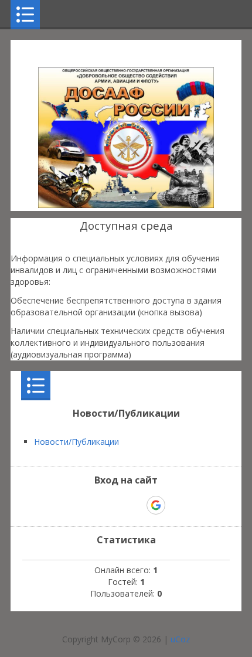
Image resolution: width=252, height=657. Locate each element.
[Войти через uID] (75, 505)
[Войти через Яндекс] (135, 505)
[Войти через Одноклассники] (176, 505)
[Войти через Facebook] (115, 505)
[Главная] (126, 204)
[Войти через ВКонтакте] (95, 505)
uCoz (180, 639)
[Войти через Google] (156, 505)
